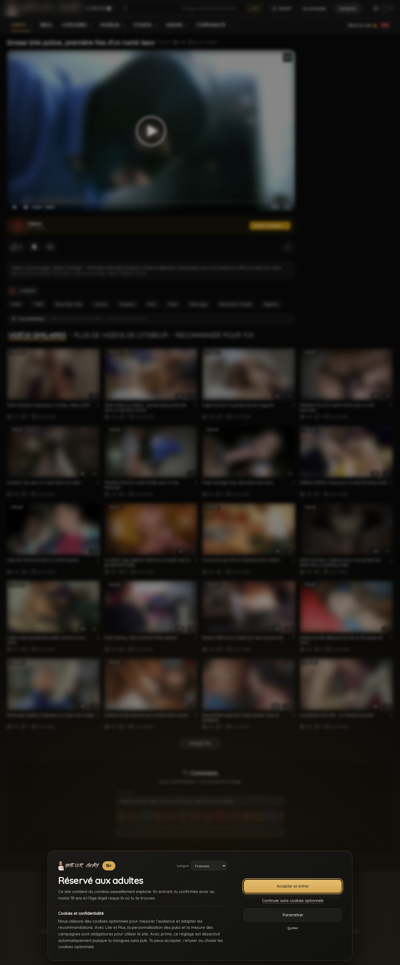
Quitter (293, 928)
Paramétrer (293, 915)
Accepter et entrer (293, 886)
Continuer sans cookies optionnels (293, 900)
